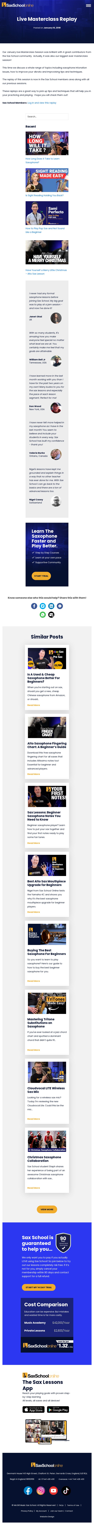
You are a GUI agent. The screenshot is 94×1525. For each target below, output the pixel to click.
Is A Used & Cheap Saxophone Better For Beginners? (43, 678)
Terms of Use (73, 1505)
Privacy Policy (27, 1511)
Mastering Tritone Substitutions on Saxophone (40, 1022)
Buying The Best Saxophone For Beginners (46, 952)
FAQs (61, 1505)
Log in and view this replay (42, 102)
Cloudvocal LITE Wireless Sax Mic (46, 1090)
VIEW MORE (47, 1209)
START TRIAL (41, 575)
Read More (33, 705)
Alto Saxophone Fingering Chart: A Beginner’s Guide (47, 745)
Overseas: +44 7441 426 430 (71, 1479)
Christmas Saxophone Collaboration (44, 1159)
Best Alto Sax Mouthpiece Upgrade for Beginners (46, 883)
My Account (41, 1511)
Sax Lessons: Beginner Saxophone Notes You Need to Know (44, 816)
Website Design (47, 1516)
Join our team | (57, 1511)
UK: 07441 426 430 (46, 1479)
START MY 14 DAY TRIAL (39, 1287)
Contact (69, 1511)
